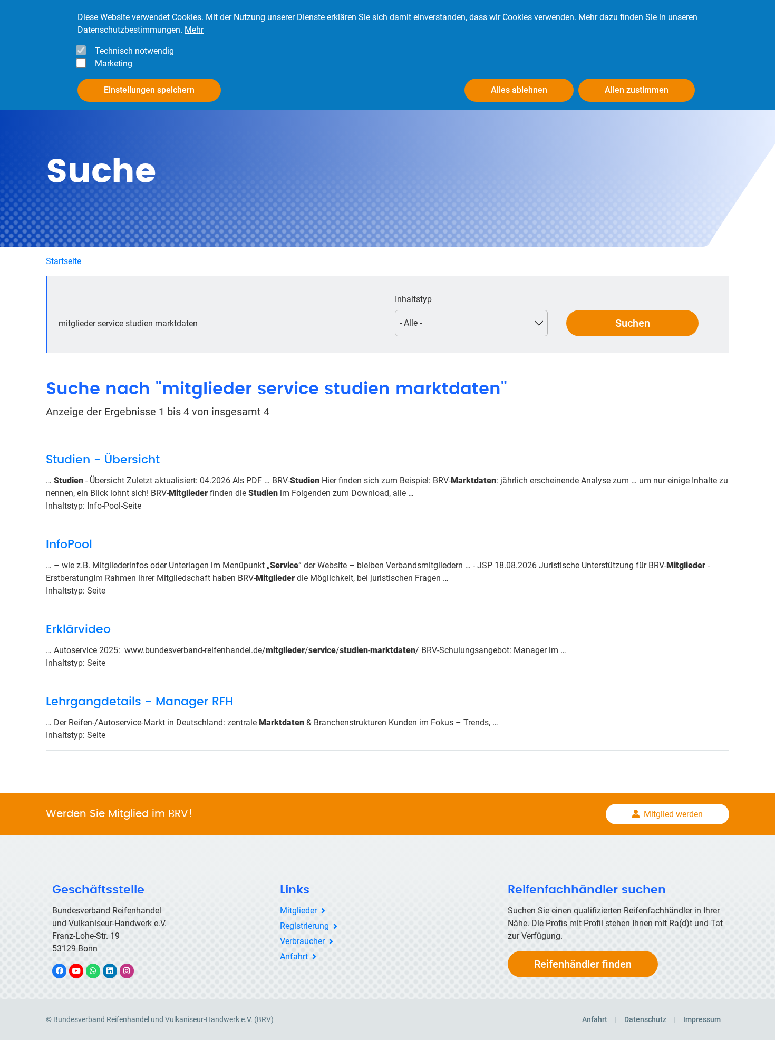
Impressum (702, 1019)
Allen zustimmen (637, 90)
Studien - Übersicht (103, 459)
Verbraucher (302, 941)
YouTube (82, 971)
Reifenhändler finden (583, 964)
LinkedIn (115, 971)
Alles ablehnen (519, 90)
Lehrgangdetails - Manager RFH (140, 701)
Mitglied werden (673, 814)
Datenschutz (645, 1019)
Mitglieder (298, 911)
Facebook (64, 971)
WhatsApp (98, 971)
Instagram (132, 971)
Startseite (63, 261)
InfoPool (69, 544)
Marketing (113, 64)
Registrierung (304, 926)
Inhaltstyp (413, 299)
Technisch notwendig (134, 51)
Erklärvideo (78, 629)
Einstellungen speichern (149, 90)
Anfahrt (294, 956)
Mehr (194, 30)
